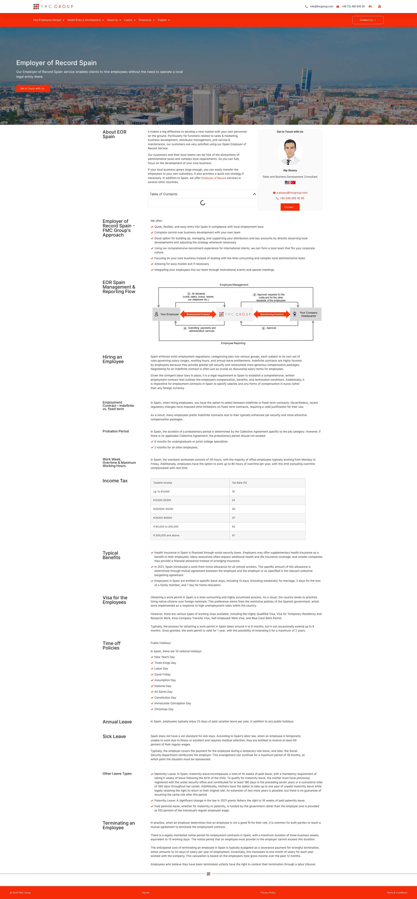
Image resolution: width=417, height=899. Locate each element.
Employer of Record (213, 178)
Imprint (145, 892)
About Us (112, 20)
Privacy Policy (268, 892)
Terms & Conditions (397, 892)
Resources (145, 20)
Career (128, 20)
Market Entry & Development (84, 20)
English (162, 20)
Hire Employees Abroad (47, 20)
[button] (254, 194)
